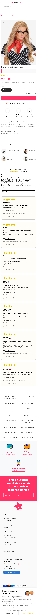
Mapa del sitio (7, 520)
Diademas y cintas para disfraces (14, 158)
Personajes (7, 561)
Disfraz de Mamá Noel (27, 427)
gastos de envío (16, 82)
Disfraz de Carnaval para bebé (27, 421)
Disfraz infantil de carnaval (27, 414)
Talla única (6, 90)
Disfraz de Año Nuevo (10, 437)
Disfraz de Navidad (27, 432)
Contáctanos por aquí (18, 471)
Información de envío (9, 542)
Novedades (7, 566)
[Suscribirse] (31, 495)
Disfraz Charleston (27, 437)
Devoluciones (7, 539)
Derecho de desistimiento (10, 549)
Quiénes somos (7, 522)
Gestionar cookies (9, 551)
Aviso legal (6, 527)
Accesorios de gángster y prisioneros (14, 151)
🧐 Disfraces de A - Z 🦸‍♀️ (11, 563)
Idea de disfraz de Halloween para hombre (27, 406)
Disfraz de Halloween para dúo (10, 405)
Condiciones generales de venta (12, 525)
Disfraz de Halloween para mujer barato (10, 397)
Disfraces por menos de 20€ (12, 559)
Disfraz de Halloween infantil (10, 414)
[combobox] (18, 7)
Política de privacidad (9, 518)
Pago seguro (7, 544)
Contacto (6, 546)
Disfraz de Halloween (27, 396)
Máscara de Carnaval (10, 427)
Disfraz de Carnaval (9, 420)
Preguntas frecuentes (9, 537)
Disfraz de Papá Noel (10, 432)
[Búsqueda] (32, 7)
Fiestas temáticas (9, 568)
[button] (3, 2)
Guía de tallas (7, 535)
